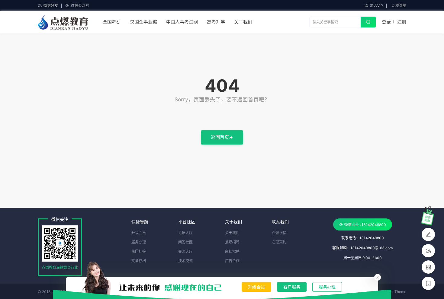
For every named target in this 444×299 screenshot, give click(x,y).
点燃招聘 (232, 242)
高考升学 (216, 22)
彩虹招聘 (232, 251)
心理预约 (279, 242)
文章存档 (138, 261)
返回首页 (220, 137)
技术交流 (185, 261)
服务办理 (327, 286)
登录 (386, 22)
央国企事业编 (143, 22)
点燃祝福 (279, 233)
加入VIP (376, 5)
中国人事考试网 (182, 22)
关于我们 (243, 22)
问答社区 (185, 242)
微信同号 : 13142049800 (365, 224)
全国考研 (112, 22)
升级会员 (256, 286)
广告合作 (232, 261)
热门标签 (138, 251)
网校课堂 (399, 5)
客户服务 (291, 286)
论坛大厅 (185, 233)
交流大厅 (185, 251)
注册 (401, 22)
